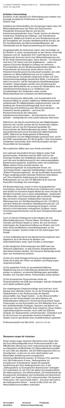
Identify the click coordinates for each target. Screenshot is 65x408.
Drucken (26, 403)
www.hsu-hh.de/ (42, 322)
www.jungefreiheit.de (49, 4)
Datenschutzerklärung (32, 405)
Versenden (8, 403)
